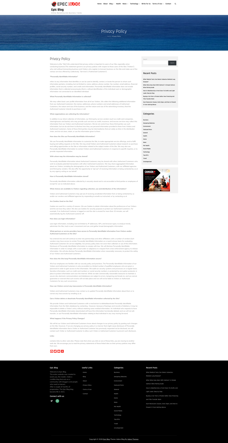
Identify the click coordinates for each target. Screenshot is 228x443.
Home (99, 4)
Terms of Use (157, 4)
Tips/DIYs (146, 155)
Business (145, 120)
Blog (111, 4)
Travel (145, 158)
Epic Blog (57, 10)
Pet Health (146, 146)
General (145, 133)
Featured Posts (147, 129)
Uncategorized (147, 162)
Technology (134, 4)
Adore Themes (132, 439)
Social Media (147, 149)
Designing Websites (149, 123)
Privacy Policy (87, 385)
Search (145, 59)
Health (118, 4)
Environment (147, 126)
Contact (168, 4)
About (105, 4)
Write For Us (146, 4)
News (125, 4)
